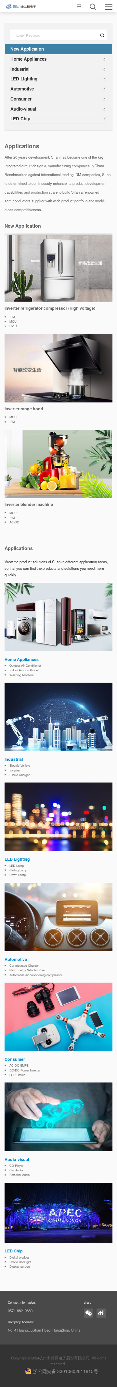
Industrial (20, 69)
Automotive (22, 89)
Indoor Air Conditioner (24, 673)
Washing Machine (21, 678)
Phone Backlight (20, 1265)
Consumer (21, 99)
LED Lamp (16, 869)
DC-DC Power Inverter (24, 1073)
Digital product (19, 1261)
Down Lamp (17, 878)
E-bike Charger (19, 778)
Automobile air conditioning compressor (35, 978)
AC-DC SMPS (19, 1069)
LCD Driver (17, 1078)
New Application (27, 49)
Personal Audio (19, 1178)
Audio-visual (23, 109)
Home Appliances (28, 59)
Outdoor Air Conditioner (25, 669)
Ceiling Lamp (18, 873)
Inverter (14, 773)
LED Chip (20, 118)
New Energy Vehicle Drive (27, 973)
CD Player (16, 1169)
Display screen (19, 1270)
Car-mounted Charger (24, 969)
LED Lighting (23, 79)
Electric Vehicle (19, 769)
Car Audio (16, 1173)
